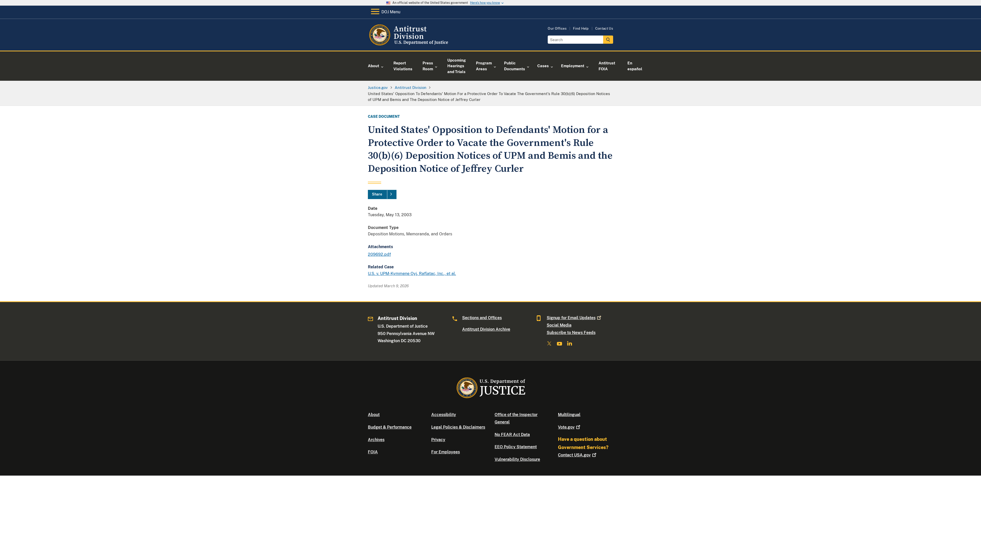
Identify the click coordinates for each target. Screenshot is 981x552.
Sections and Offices (482, 317)
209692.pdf (379, 254)
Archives (376, 439)
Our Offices (557, 28)
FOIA (373, 452)
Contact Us (604, 28)
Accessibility (443, 414)
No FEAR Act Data (512, 434)
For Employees (445, 452)
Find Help (581, 28)
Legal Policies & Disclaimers (458, 427)
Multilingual (569, 414)
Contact (574, 455)
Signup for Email (571, 317)
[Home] (409, 44)
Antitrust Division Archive (486, 329)
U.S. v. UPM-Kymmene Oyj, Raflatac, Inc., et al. (412, 273)
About (374, 414)
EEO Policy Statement (516, 446)
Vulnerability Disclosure (517, 459)
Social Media (559, 325)
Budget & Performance (390, 427)
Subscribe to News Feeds (571, 332)
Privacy (438, 439)
